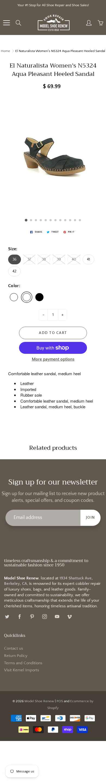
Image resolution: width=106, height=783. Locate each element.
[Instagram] (44, 616)
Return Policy (15, 656)
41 (88, 259)
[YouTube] (57, 616)
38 (44, 259)
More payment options (53, 359)
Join (90, 517)
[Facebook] (19, 616)
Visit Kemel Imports (21, 670)
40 (74, 259)
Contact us (13, 648)
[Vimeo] (69, 616)
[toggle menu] (6, 23)
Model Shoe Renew (39, 701)
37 (29, 259)
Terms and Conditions (23, 663)
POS (60, 701)
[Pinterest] (32, 616)
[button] (26, 220)
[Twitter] (7, 616)
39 (59, 259)
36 (15, 259)
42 (14, 271)
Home (5, 51)
